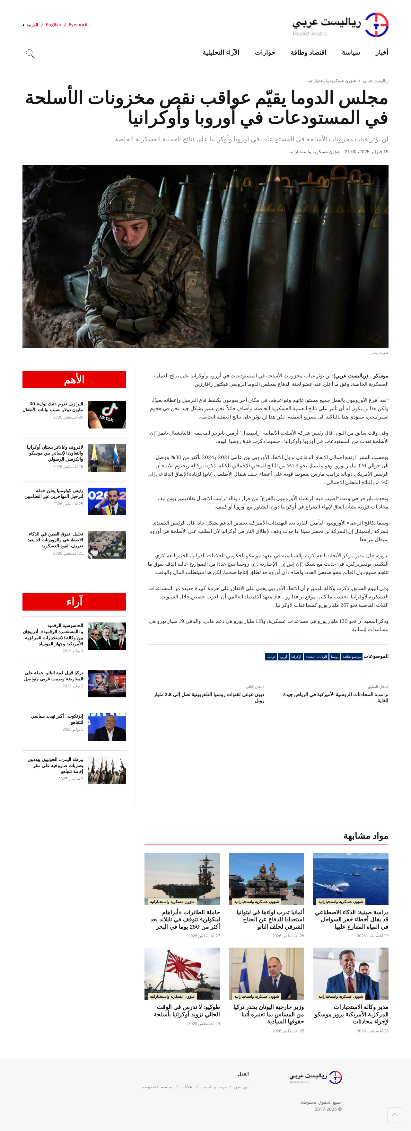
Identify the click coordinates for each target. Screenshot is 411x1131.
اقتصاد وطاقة (309, 52)
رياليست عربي (376, 81)
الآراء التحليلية (221, 52)
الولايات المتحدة (316, 657)
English (53, 25)
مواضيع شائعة (352, 657)
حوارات (265, 52)
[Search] (29, 52)
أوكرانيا (296, 657)
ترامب (271, 657)
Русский (78, 25)
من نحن (241, 1086)
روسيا (335, 657)
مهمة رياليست (213, 1086)
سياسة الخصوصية (157, 1086)
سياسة (351, 52)
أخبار (382, 52)
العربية (32, 25)
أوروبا (283, 657)
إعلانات (187, 1086)
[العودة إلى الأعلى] (394, 1114)
